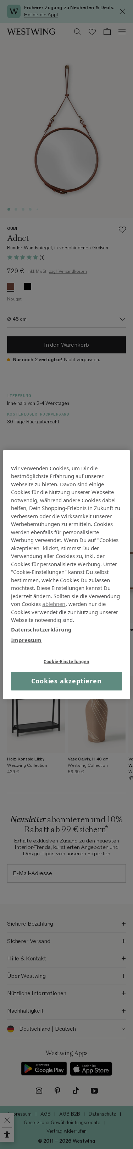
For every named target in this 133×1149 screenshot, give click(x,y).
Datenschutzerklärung (41, 629)
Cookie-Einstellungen (66, 661)
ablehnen (53, 603)
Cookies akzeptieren (66, 681)
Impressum (26, 640)
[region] (66, 574)
